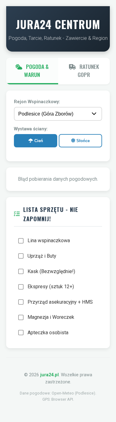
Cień (38, 140)
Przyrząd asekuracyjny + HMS (60, 302)
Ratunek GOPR (88, 70)
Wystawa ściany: (31, 129)
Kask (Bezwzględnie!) (51, 271)
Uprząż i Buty (42, 256)
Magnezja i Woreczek (51, 317)
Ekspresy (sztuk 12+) (51, 286)
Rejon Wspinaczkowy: (37, 101)
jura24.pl (49, 375)
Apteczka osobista (48, 332)
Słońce (82, 140)
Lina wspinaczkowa (49, 240)
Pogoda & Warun (36, 70)
